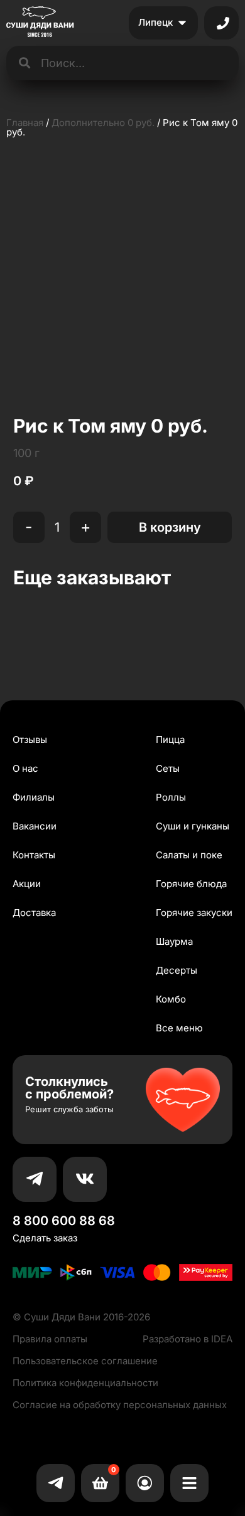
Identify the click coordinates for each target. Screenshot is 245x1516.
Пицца (170, 739)
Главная (24, 123)
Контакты (34, 855)
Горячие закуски (194, 913)
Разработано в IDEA (187, 1339)
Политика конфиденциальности (85, 1383)
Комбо (171, 999)
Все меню (179, 1028)
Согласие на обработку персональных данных (120, 1405)
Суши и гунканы (192, 826)
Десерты (176, 970)
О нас (25, 768)
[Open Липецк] (182, 23)
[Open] (223, 23)
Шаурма (174, 941)
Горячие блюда (191, 884)
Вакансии (35, 826)
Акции (27, 884)
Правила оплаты (50, 1339)
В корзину (170, 527)
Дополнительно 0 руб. (103, 123)
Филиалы (34, 797)
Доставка (34, 913)
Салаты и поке (189, 855)
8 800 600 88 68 (64, 1220)
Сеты (168, 768)
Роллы (171, 797)
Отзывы (30, 739)
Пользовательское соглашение (85, 1361)
